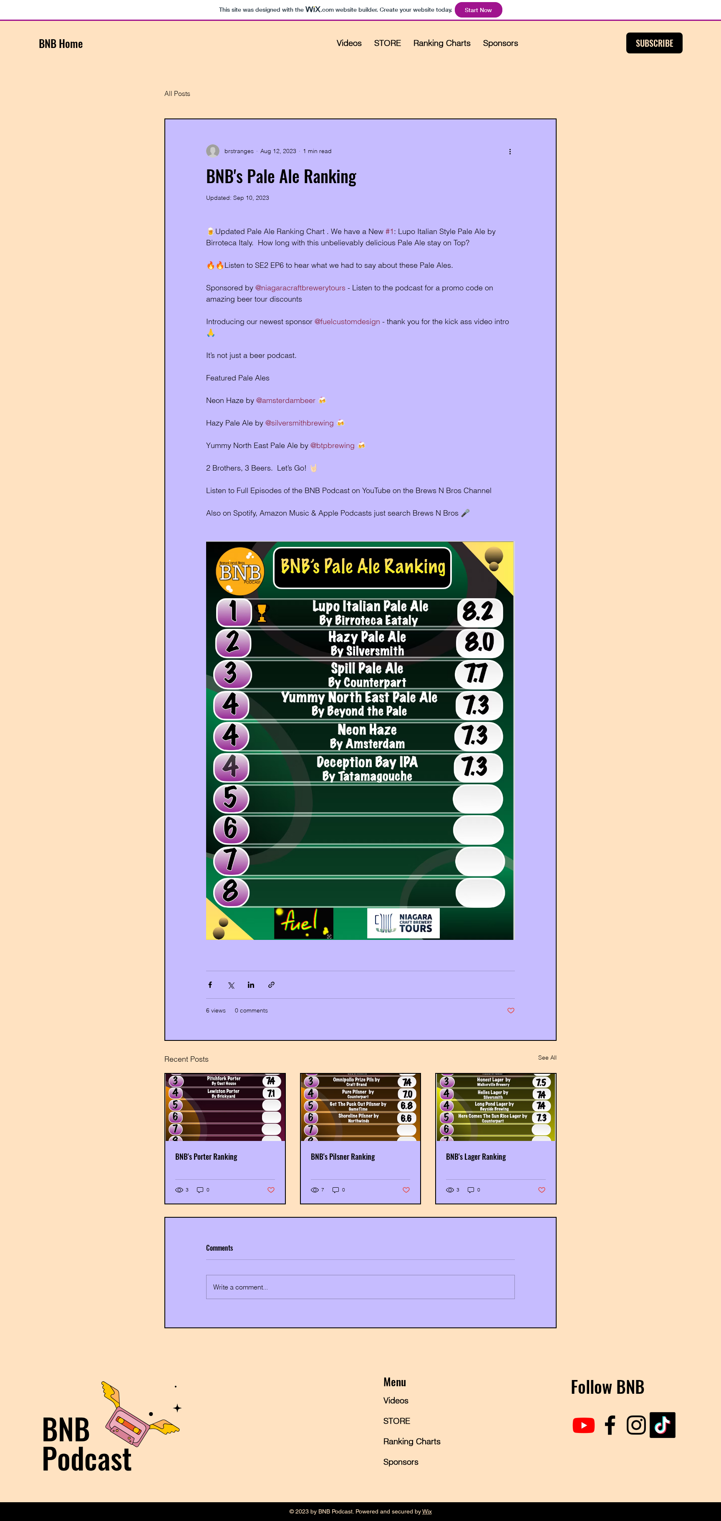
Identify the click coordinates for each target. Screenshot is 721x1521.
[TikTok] (663, 1425)
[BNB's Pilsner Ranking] (361, 1107)
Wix (427, 1511)
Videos (395, 1400)
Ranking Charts (412, 1441)
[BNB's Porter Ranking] (225, 1107)
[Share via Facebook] (210, 985)
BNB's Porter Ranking (206, 1156)
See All (547, 1057)
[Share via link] (271, 985)
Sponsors (400, 1461)
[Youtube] (584, 1425)
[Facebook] (610, 1425)
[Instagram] (636, 1425)
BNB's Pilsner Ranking (343, 1156)
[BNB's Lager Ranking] (496, 1107)
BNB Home (61, 43)
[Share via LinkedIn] (251, 985)
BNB (66, 1428)
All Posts (177, 93)
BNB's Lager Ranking (476, 1156)
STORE (396, 1420)
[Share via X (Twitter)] (230, 985)
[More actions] (510, 151)
